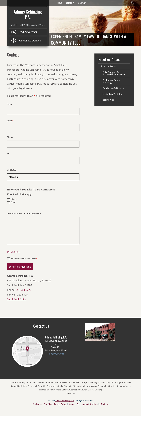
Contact (82, 3)
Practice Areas (108, 66)
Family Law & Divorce (113, 88)
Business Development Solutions (83, 404)
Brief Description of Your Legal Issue (24, 213)
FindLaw (105, 404)
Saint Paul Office (16, 299)
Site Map (48, 404)
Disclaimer (13, 251)
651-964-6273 (28, 32)
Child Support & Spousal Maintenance (113, 73)
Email (10, 120)
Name (9, 104)
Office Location (30, 40)
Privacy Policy (60, 404)
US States (11, 170)
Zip (8, 153)
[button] (138, 401)
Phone (10, 137)
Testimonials (107, 99)
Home (59, 3)
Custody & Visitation (112, 94)
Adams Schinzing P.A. (64, 400)
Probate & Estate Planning (111, 81)
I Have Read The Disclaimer (24, 258)
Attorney (70, 3)
